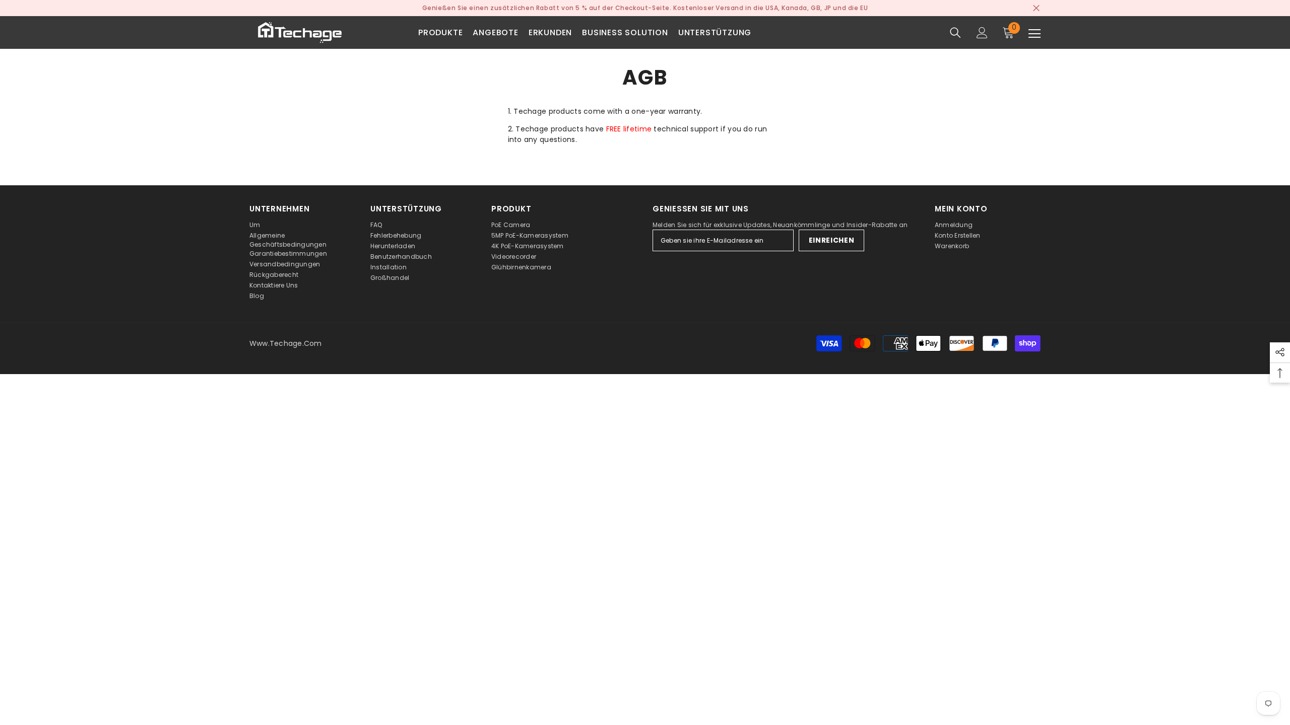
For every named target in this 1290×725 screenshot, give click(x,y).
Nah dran (1036, 8)
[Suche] (955, 32)
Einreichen (832, 240)
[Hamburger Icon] (1034, 34)
